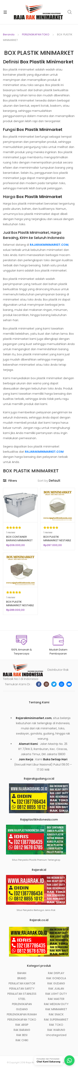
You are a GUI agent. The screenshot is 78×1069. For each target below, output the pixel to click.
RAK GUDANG (56, 983)
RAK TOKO (56, 1025)
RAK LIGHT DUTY (56, 994)
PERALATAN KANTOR (22, 983)
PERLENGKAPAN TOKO (35, 34)
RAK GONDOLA (56, 978)
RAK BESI (21, 1035)
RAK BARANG (22, 1030)
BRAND (21, 978)
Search (70, 12)
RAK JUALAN (56, 989)
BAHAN (21, 973)
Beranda (8, 34)
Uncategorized (56, 1035)
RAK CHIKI (22, 1040)
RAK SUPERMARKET (56, 1020)
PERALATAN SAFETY (22, 989)
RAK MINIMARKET (56, 1009)
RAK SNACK (56, 1014)
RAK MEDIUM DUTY (56, 1004)
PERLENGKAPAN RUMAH (22, 1014)
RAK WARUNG (56, 1030)
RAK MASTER (56, 999)
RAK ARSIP (21, 1025)
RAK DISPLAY (56, 973)
